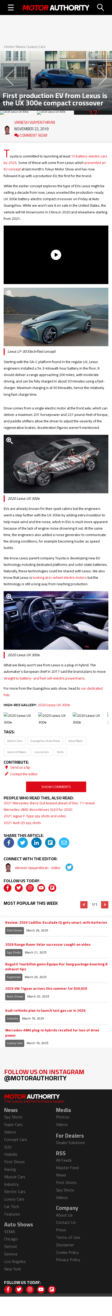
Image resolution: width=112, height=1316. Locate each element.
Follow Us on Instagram (44, 1075)
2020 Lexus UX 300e (54, 705)
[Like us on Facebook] (7, 888)
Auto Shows (15, 996)
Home (9, 46)
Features (12, 1214)
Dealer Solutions (70, 1142)
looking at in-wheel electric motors (60, 577)
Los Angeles (15, 1261)
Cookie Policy (67, 1252)
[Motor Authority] (56, 7)
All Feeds (64, 1160)
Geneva (10, 1254)
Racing (10, 1169)
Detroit (10, 1246)
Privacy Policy (68, 1259)
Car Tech (11, 1206)
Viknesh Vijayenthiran (34, 121)
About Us (64, 1215)
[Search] (101, 7)
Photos (62, 1117)
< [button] (84, 904)
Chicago (11, 1239)
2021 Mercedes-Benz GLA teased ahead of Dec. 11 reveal (49, 803)
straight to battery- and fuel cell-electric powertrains (44, 678)
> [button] (104, 904)
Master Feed (67, 1168)
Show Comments (56, 786)
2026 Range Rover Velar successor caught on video (47, 944)
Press (61, 1230)
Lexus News (75, 740)
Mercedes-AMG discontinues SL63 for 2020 (38, 809)
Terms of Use (68, 1237)
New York (12, 1269)
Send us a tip (19, 767)
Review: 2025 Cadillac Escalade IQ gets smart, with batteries (56, 922)
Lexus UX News (16, 752)
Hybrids (10, 1154)
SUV (7, 1147)
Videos (10, 1132)
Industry (12, 1018)
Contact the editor (23, 774)
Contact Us (66, 1222)
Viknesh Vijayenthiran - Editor (38, 867)
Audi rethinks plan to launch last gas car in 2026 (45, 1010)
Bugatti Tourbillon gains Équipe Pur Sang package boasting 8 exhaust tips (56, 967)
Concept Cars (15, 1139)
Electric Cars (14, 740)
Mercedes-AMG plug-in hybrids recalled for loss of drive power (52, 1033)
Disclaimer (65, 1245)
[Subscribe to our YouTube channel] (41, 888)
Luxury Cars (37, 46)
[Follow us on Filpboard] (52, 888)
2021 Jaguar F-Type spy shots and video (35, 816)
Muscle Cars (14, 1177)
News (20, 46)
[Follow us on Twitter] (19, 888)
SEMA (9, 1231)
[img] (9, 842)
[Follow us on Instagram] (30, 888)
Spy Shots (14, 952)
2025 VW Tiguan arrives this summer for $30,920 (46, 988)
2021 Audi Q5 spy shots (22, 822)
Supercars (14, 977)
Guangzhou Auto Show (45, 740)
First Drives (14, 930)
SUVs (60, 752)
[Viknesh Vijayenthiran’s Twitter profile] (65, 867)
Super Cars (13, 1124)
